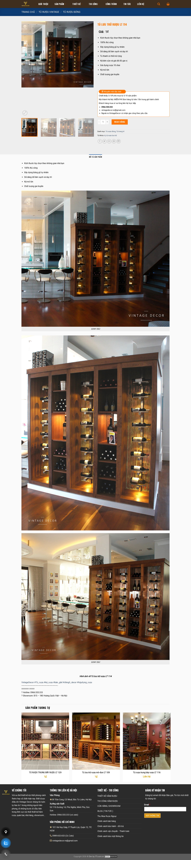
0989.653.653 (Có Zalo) (63, 835)
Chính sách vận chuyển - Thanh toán (113, 831)
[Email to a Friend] (109, 141)
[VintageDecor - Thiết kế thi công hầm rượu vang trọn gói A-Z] (27, 4)
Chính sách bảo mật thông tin (110, 836)
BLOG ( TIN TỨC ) (105, 811)
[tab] (95, 157)
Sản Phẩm (59, 4)
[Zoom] (24, 112)
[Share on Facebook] (100, 141)
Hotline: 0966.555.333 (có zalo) (64, 815)
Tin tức (127, 4)
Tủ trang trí (120, 131)
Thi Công (93, 4)
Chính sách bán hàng (106, 821)
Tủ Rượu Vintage (49, 12)
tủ (105, 135)
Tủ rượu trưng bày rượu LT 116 (146, 772)
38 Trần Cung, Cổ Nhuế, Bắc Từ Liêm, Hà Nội (72, 799)
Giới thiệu (43, 4)
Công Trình (111, 4)
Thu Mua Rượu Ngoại (106, 816)
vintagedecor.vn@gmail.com (65, 840)
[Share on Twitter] (104, 141)
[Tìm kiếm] (158, 4)
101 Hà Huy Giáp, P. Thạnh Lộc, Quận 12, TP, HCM (71, 829)
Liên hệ (140, 4)
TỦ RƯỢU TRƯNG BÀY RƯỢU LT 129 (45, 772)
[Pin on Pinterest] (114, 141)
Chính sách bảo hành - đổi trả (110, 826)
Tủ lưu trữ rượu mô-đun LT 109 (96, 772)
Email (147, 805)
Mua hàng (119, 122)
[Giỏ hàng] (168, 4)
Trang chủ (28, 12)
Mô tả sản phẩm (95, 157)
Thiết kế (76, 4)
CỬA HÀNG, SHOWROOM (108, 806)
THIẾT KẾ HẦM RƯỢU (107, 796)
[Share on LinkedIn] (118, 141)
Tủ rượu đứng (71, 12)
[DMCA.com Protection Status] (110, 856)
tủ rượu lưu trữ (111, 135)
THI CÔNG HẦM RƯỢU (107, 801)
